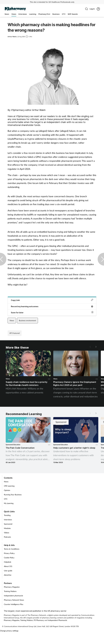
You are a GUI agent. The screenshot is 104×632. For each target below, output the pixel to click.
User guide (8, 571)
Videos (6, 532)
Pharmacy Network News (14, 600)
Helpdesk (7, 562)
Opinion (7, 490)
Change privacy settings (9, 631)
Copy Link (15, 300)
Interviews (8, 519)
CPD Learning (9, 486)
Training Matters (10, 591)
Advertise (7, 575)
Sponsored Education (13, 445)
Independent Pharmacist (57, 620)
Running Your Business (13, 494)
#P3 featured (15, 333)
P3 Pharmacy (39, 620)
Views (12, 320)
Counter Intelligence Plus (13, 604)
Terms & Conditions (11, 549)
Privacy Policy (9, 553)
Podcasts (7, 537)
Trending (7, 515)
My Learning (8, 503)
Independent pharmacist (13, 596)
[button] (95, 346)
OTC (5, 499)
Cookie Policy (9, 557)
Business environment (27, 320)
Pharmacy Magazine (12, 587)
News (6, 481)
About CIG (8, 566)
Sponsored (8, 524)
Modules (7, 528)
